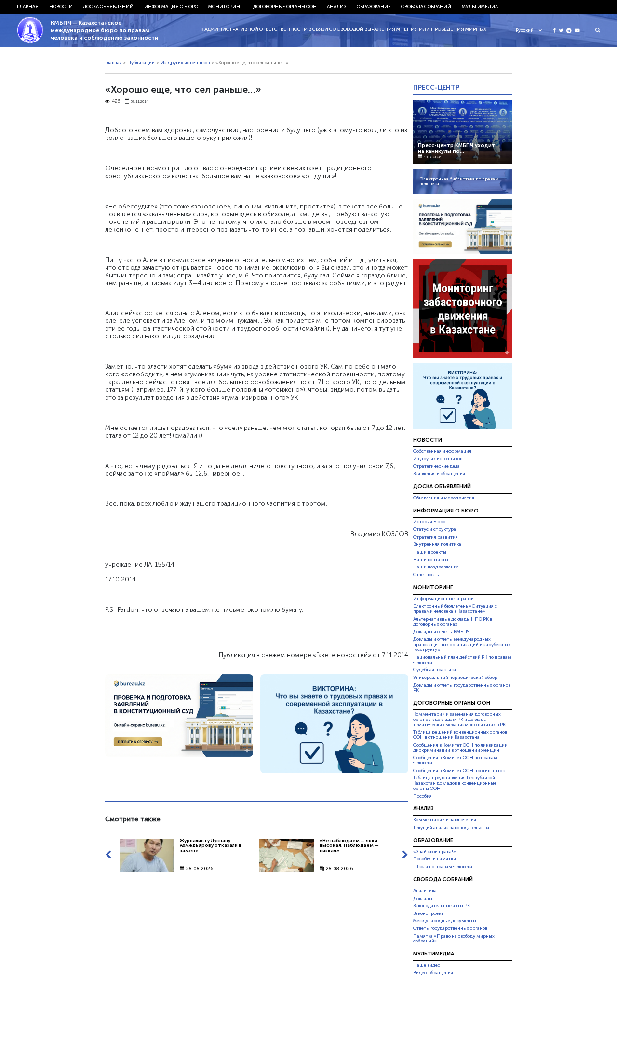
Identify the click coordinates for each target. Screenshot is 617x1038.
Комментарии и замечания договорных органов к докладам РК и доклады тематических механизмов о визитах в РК (459, 719)
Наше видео (426, 965)
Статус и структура (434, 529)
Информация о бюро (171, 7)
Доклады (422, 898)
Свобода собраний (426, 7)
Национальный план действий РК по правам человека (462, 659)
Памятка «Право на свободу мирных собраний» (454, 938)
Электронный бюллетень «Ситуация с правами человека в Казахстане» (455, 608)
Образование (374, 7)
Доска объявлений (108, 7)
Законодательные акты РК (441, 906)
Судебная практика (434, 670)
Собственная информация (442, 451)
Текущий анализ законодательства (451, 827)
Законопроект (428, 913)
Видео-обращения (433, 973)
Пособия (422, 796)
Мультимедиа (480, 7)
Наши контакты (430, 560)
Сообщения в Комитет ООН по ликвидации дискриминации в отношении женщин (460, 747)
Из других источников (185, 63)
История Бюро (429, 522)
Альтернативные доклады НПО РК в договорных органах (452, 621)
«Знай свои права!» (434, 852)
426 (116, 101)
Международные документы (444, 921)
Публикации (141, 63)
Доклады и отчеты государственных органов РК (461, 687)
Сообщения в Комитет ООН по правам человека (455, 760)
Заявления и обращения (439, 474)
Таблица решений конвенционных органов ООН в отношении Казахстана (460, 735)
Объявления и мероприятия (443, 498)
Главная (28, 7)
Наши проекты (429, 552)
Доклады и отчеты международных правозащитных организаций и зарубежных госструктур (461, 645)
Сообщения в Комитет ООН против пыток (459, 771)
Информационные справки (443, 599)
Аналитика (425, 891)
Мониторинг (225, 7)
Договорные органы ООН (285, 7)
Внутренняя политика (437, 544)
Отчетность (426, 575)
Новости (61, 7)
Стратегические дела (436, 466)
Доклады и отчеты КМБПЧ (441, 632)
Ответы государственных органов (450, 928)
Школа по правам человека (442, 867)
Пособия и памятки (434, 859)
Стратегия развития (435, 537)
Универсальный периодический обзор (455, 677)
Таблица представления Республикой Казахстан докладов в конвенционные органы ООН (454, 783)
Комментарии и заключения (444, 820)
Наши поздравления (436, 567)
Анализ (336, 7)
